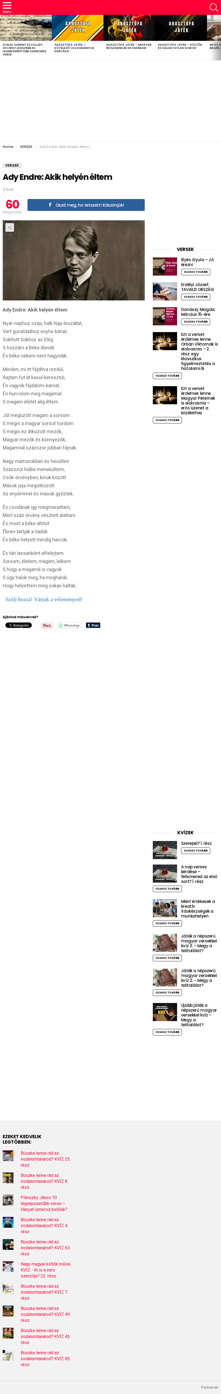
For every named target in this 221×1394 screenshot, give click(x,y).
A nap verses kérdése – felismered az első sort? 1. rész (199, 874)
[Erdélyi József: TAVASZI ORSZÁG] (165, 291)
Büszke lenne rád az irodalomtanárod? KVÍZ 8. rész (44, 1181)
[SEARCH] (214, 7)
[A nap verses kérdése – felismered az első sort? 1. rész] (165, 874)
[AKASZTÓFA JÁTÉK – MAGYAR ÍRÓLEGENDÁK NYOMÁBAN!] (129, 28)
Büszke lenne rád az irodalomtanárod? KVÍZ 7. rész (44, 1292)
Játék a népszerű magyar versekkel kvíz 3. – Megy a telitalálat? (199, 943)
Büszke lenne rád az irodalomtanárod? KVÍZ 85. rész (46, 1358)
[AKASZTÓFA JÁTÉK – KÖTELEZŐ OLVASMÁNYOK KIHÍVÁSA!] (77, 28)
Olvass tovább (196, 272)
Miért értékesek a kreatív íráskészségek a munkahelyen (198, 909)
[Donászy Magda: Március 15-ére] (165, 316)
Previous (2, 37)
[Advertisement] (110, 101)
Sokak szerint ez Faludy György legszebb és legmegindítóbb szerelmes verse (24, 49)
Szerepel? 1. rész (196, 843)
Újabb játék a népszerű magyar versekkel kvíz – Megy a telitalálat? (199, 1015)
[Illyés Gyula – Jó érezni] (165, 266)
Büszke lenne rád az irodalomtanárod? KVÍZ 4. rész (44, 1225)
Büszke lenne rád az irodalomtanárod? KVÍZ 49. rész (46, 1314)
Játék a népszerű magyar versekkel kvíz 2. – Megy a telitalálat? (199, 978)
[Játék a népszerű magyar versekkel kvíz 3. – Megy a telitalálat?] (165, 943)
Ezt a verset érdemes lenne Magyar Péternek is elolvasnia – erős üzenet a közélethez (198, 401)
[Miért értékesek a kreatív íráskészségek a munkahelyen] (165, 908)
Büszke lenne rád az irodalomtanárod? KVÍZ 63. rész (46, 1247)
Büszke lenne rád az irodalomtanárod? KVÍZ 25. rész (46, 1159)
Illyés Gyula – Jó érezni (197, 262)
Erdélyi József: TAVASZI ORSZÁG (197, 287)
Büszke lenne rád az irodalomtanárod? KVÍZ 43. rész (46, 1336)
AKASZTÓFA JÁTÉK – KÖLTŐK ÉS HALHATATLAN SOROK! (180, 46)
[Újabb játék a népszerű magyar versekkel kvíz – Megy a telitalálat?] (165, 1012)
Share (9, 227)
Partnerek (209, 1387)
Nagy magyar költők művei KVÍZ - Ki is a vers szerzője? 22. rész (46, 1270)
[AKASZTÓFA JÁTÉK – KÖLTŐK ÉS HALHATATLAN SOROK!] (181, 28)
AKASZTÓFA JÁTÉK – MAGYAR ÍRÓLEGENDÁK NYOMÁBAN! (128, 46)
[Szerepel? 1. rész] (165, 850)
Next (218, 37)
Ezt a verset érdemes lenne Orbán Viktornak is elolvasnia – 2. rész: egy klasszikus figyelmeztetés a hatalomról (199, 351)
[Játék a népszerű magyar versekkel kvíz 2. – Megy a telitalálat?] (165, 977)
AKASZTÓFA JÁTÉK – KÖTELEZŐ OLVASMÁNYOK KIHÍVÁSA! (74, 47)
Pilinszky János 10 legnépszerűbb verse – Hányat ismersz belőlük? (44, 1203)
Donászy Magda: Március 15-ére (198, 312)
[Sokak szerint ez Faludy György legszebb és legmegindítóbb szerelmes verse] (26, 28)
